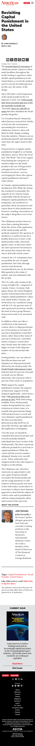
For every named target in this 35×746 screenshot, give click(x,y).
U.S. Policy (17, 705)
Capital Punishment (17, 574)
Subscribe (14, 675)
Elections (17, 701)
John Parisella (11, 44)
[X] (12, 60)
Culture (17, 714)
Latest (17, 703)
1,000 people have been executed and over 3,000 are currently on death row (17, 103)
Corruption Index (17, 708)
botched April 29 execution (18, 66)
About (17, 690)
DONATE (26, 3)
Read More (17, 663)
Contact (17, 694)
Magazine (17, 699)
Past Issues (17, 668)
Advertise (17, 692)
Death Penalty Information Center (16, 369)
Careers (17, 696)
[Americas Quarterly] (9, 3)
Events (17, 710)
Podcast (17, 683)
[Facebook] (8, 60)
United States (16, 577)
